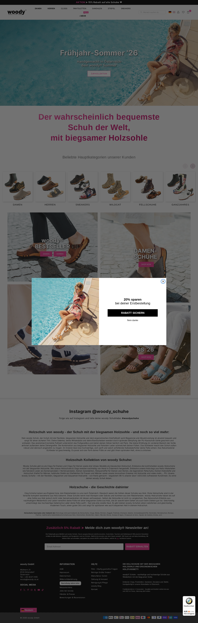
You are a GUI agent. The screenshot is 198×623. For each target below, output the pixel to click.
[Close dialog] (163, 281)
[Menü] (193, 597)
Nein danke (132, 320)
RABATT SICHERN (132, 312)
